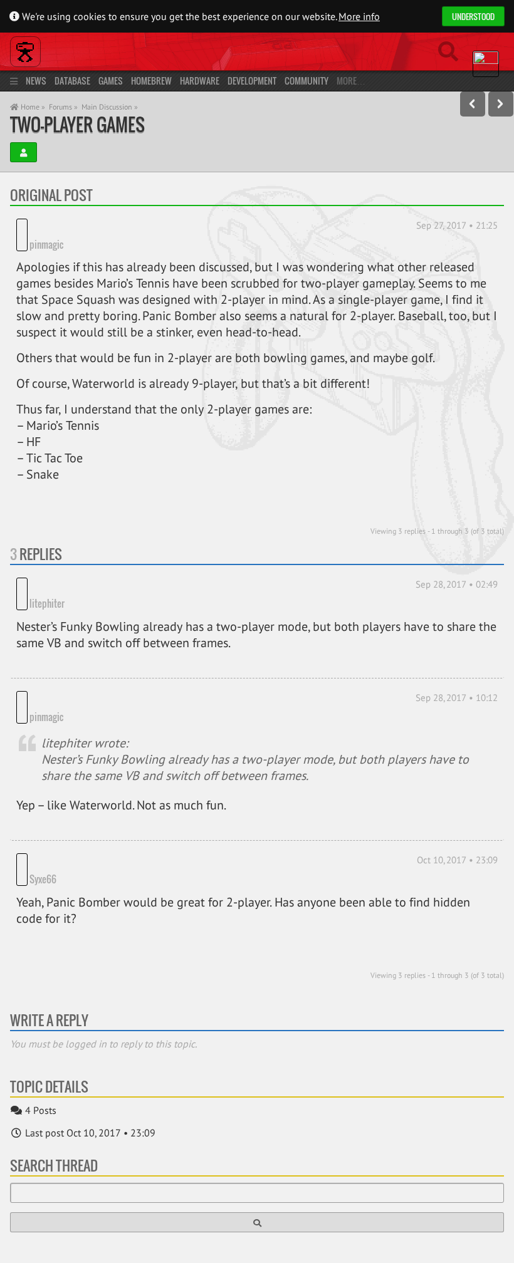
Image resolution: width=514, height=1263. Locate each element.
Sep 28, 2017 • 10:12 (457, 660)
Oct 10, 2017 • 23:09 (457, 803)
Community (306, 80)
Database (72, 80)
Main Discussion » (109, 107)
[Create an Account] (23, 152)
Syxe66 (42, 822)
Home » (32, 107)
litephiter (47, 566)
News (36, 80)
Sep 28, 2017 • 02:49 (457, 565)
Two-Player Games (77, 124)
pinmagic (46, 225)
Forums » (63, 107)
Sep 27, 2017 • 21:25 (457, 225)
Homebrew (151, 80)
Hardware (199, 80)
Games (110, 80)
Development (252, 80)
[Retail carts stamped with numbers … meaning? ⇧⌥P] (472, 104)
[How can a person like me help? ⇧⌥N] (500, 104)
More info (359, 16)
